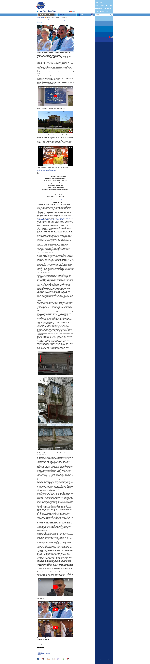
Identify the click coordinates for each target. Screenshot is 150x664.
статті (62, 14)
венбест (97, 5)
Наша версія (48, 644)
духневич (40, 654)
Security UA (98, 2)
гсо (100, 5)
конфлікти (45, 650)
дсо (104, 5)
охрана (103, 11)
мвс (102, 7)
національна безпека (107, 7)
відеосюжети (44, 14)
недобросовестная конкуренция (102, 9)
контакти (84, 14)
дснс (102, 5)
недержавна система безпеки (103, 8)
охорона (98, 11)
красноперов (109, 5)
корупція (40, 652)
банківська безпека (105, 4)
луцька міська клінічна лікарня (44, 653)
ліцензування (98, 7)
